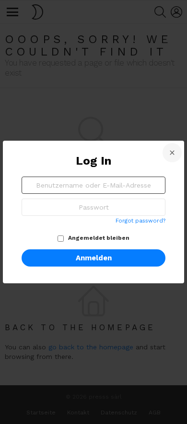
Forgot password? (140, 220)
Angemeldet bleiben (98, 237)
